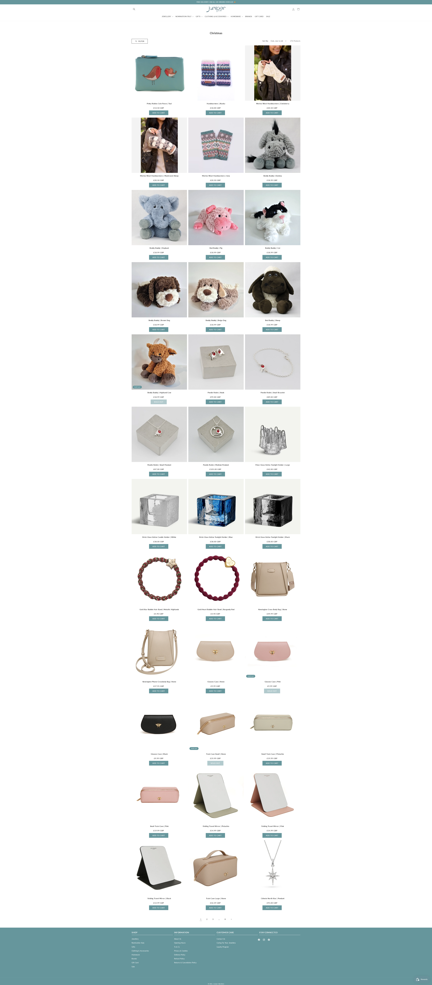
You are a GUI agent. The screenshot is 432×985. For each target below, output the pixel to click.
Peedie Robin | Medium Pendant (216, 465)
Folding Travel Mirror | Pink (272, 826)
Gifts (133, 947)
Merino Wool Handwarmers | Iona (216, 176)
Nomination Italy (138, 943)
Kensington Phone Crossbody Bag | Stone (159, 682)
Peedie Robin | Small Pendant (159, 465)
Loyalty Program (223, 947)
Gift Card (135, 963)
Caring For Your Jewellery (226, 943)
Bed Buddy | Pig (216, 248)
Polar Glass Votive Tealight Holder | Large (272, 465)
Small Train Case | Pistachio (272, 754)
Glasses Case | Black (159, 754)
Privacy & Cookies (181, 951)
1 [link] (200, 919)
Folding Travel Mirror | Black (159, 898)
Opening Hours (180, 943)
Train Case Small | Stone (216, 754)
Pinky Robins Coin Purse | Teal (159, 104)
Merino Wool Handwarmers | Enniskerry (272, 104)
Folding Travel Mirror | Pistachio (216, 826)
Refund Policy (179, 959)
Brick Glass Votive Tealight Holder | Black (273, 537)
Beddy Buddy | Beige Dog (216, 320)
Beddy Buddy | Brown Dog (159, 320)
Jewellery (135, 939)
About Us (177, 939)
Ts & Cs (177, 947)
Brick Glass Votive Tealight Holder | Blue (216, 537)
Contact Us (221, 939)
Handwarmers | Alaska (216, 104)
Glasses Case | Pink (273, 682)
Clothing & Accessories (140, 951)
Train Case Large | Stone (216, 898)
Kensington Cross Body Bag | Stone (272, 609)
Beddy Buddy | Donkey (272, 176)
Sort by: (265, 41)
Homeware (136, 955)
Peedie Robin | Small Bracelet (273, 393)
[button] (134, 9)
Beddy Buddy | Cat (272, 248)
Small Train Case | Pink (159, 826)
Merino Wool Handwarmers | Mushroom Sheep (159, 176)
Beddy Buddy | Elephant (159, 248)
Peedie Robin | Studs (216, 393)
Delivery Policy (179, 955)
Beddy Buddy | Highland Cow (159, 393)
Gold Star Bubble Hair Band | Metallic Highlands (159, 609)
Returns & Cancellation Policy (185, 963)
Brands (134, 959)
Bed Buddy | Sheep (272, 320)
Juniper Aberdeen (218, 984)
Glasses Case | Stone (215, 682)
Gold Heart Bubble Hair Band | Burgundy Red (216, 609)
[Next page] (231, 919)
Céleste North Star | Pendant (272, 898)
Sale (133, 966)
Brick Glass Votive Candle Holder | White (159, 537)
